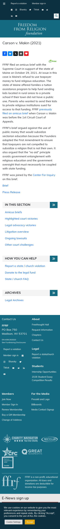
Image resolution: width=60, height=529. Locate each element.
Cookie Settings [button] (13, 522)
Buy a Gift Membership (13, 415)
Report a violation (19, 4)
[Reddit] (47, 10)
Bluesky (23, 10)
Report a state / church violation (25, 266)
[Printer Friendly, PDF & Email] (52, 61)
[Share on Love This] (26, 53)
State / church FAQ (17, 279)
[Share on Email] (21, 53)
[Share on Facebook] (4, 53)
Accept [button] (30, 522)
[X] (30, 10)
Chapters (36, 335)
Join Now (6, 399)
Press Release (11, 192)
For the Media (40, 394)
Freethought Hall (40, 325)
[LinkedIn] (12, 16)
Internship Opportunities (44, 372)
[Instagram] (16, 10)
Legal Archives (14, 300)
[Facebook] (12, 10)
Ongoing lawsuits (16, 238)
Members (8, 394)
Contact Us (9, 319)
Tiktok (36, 10)
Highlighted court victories (21, 219)
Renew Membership (12, 410)
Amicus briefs (13, 212)
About (36, 319)
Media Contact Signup (42, 410)
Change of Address (12, 420)
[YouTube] (42, 10)
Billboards (36, 405)
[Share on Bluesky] (10, 53)
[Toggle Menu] (4, 3)
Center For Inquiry (44, 175)
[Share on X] (15, 53)
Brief (5, 186)
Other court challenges (19, 245)
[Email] (16, 16)
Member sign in (39, 4)
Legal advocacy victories (20, 225)
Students (38, 366)
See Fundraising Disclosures (14, 343)
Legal (35, 349)
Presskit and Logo (40, 399)
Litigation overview (17, 232)
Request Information (42, 330)
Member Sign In (10, 405)
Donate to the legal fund (20, 272)
